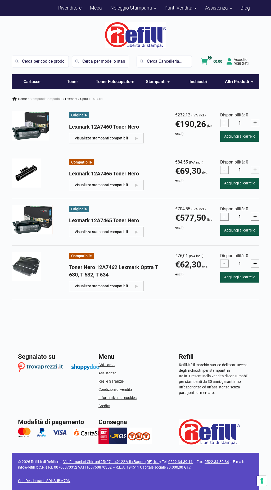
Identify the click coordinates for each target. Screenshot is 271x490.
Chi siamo (106, 365)
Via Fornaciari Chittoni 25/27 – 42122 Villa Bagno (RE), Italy (112, 462)
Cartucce (32, 81)
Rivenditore (70, 8)
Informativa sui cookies (117, 398)
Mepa (96, 8)
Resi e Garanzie (111, 381)
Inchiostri (198, 81)
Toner (72, 81)
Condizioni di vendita (115, 389)
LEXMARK (71, 99)
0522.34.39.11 (180, 462)
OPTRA (84, 99)
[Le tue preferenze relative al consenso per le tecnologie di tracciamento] (262, 481)
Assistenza (107, 373)
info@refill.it (28, 467)
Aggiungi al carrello (239, 136)
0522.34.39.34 (217, 462)
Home (22, 99)
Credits (104, 406)
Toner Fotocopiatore (115, 81)
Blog (245, 8)
